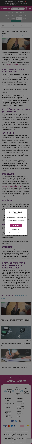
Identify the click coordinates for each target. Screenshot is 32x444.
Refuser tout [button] (16, 229)
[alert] (16, 222)
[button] (16, 233)
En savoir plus (20, 221)
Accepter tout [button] (16, 225)
